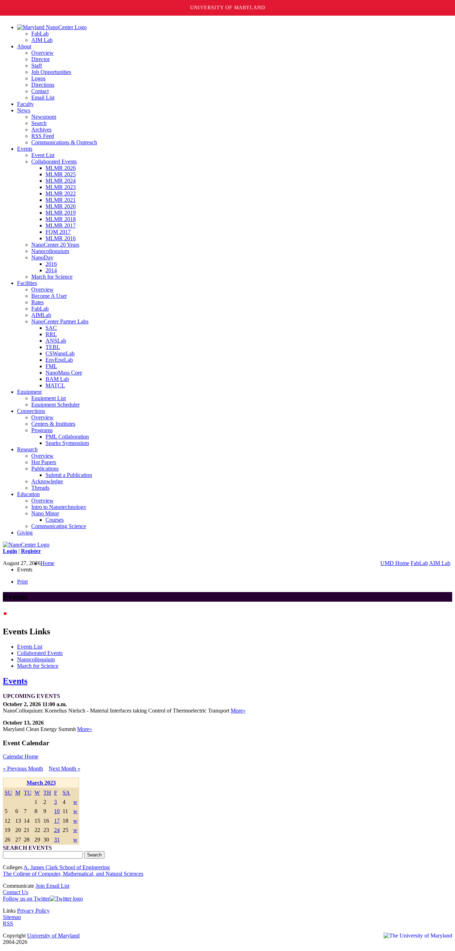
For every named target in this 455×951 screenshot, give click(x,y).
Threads (40, 488)
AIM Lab (42, 40)
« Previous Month (23, 768)
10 (57, 811)
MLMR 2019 (61, 213)
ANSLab (56, 341)
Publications (45, 469)
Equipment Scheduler (55, 405)
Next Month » (64, 768)
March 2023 (41, 783)
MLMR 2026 (61, 168)
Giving (25, 533)
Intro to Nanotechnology (58, 507)
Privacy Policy (33, 911)
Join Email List (52, 886)
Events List (29, 647)
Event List (42, 155)
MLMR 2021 (61, 200)
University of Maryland (227, 7)
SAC (51, 328)
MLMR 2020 (61, 206)
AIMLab (41, 315)
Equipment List (48, 398)
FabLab (40, 34)
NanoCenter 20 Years (55, 245)
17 (57, 821)
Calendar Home (20, 756)
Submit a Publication (69, 475)
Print (22, 582)
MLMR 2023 (61, 187)
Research (27, 449)
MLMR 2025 (61, 174)
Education (28, 494)
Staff (36, 66)
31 (57, 840)
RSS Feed (42, 136)
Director (40, 59)
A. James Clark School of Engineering (66, 867)
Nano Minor (45, 513)
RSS (8, 923)
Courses (55, 520)
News (23, 110)
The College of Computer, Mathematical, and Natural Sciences (73, 874)
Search (39, 123)
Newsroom (43, 117)
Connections (31, 411)
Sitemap (12, 917)
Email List (42, 98)
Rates (37, 302)
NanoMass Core (64, 373)
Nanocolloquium (50, 251)
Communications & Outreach (64, 142)
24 (57, 830)
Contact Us (15, 892)
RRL (51, 334)
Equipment (29, 392)
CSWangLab (60, 353)
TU (28, 793)
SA (66, 793)
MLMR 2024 (61, 181)
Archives (41, 130)
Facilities (27, 283)
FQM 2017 (58, 232)
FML (51, 366)
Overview (42, 53)
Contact (40, 91)
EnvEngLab (59, 360)
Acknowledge (47, 481)
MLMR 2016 (61, 238)
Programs (42, 430)
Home (47, 563)
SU (8, 793)
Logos (38, 78)
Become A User (49, 296)
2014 (51, 270)
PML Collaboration (67, 437)
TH (47, 793)
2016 (51, 264)
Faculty (25, 104)
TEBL (53, 347)
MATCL (55, 385)
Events (24, 149)
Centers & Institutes (53, 424)
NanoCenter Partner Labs (60, 321)
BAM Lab (57, 379)
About (24, 46)
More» (238, 711)
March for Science (52, 277)
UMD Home (394, 563)
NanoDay (42, 257)
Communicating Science (58, 526)
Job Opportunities (51, 72)
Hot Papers (43, 462)
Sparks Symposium (67, 443)
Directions (42, 85)
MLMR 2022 (61, 193)
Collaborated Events (54, 161)
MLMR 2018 (61, 219)
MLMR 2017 (61, 225)
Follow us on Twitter (26, 899)
